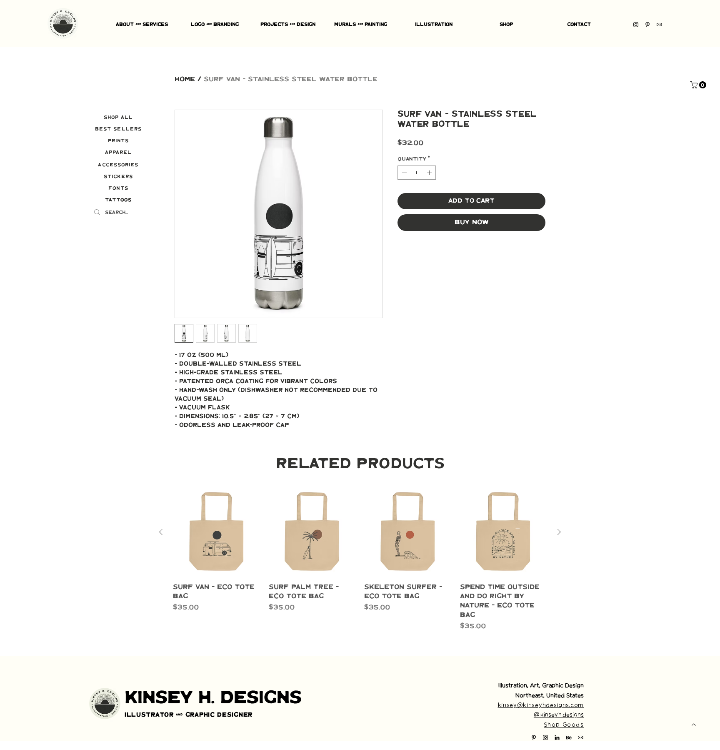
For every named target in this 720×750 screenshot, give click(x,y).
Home (185, 79)
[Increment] (430, 172)
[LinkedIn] (557, 737)
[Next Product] (559, 532)
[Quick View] (216, 532)
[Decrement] (403, 172)
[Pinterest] (647, 24)
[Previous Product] (161, 532)
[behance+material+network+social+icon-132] (568, 737)
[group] (360, 560)
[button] (699, 84)
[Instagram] (635, 24)
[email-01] (659, 24)
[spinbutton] (416, 172)
